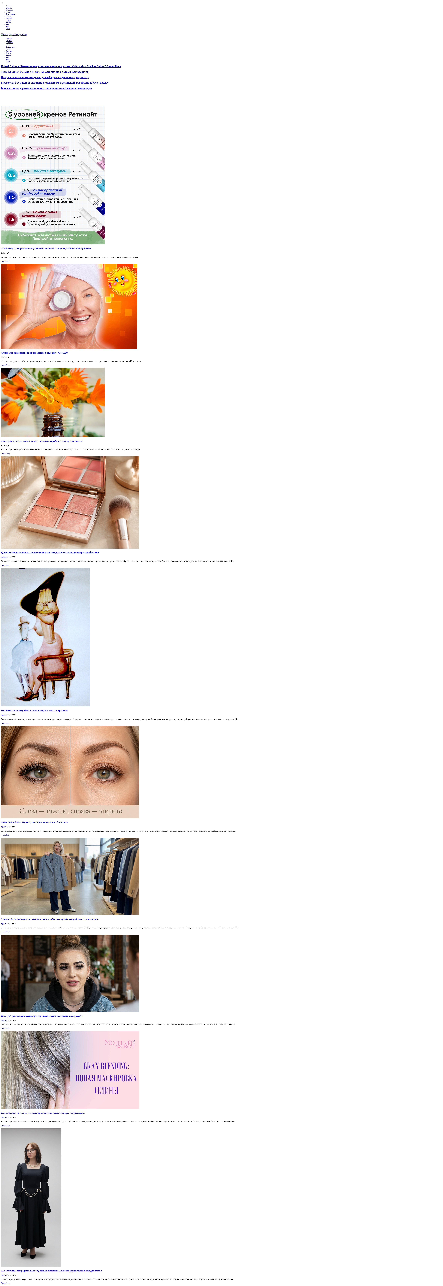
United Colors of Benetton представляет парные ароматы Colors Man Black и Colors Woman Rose (61, 66)
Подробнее (5, 261)
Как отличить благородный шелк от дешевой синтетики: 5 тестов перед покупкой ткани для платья (51, 1271)
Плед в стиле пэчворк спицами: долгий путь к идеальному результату (45, 77)
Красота (4, 557)
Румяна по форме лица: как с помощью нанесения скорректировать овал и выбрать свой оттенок (50, 552)
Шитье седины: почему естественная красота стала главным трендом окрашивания (43, 1113)
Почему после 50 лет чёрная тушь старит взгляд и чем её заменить (34, 822)
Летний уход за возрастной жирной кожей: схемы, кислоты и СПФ (34, 353)
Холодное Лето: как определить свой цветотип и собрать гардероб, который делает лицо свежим (49, 919)
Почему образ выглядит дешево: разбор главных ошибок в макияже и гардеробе (41, 1016)
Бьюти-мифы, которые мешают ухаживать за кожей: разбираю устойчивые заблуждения (46, 248)
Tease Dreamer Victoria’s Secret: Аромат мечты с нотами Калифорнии (44, 71)
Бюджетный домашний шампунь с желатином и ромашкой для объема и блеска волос (54, 82)
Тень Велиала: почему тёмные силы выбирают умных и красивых (34, 710)
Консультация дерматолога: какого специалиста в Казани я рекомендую (46, 88)
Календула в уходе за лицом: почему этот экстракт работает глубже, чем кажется (41, 441)
